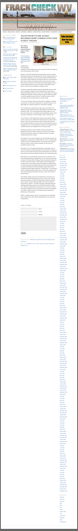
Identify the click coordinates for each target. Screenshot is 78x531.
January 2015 (63, 383)
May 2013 (62, 425)
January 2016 (63, 359)
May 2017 (62, 326)
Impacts (30, 31)
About (18, 31)
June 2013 (62, 423)
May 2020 (62, 252)
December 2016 (63, 336)
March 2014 (62, 404)
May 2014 (62, 400)
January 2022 (63, 211)
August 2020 (62, 246)
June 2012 (62, 447)
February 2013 (63, 431)
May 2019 (62, 276)
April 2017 (62, 328)
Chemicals (62, 501)
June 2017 (62, 324)
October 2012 (63, 439)
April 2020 (62, 254)
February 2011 (63, 480)
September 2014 (63, 392)
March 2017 (62, 330)
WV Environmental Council (10, 85)
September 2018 (63, 293)
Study (61, 519)
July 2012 (62, 445)
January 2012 (63, 458)
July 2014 (62, 396)
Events (61, 509)
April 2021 (62, 229)
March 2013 (62, 429)
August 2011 (62, 468)
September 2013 (63, 416)
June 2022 (62, 200)
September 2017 (63, 318)
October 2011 (63, 464)
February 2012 (63, 456)
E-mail (40, 211)
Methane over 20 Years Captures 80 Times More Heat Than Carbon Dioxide (67, 100)
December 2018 (63, 287)
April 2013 (62, 427)
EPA (61, 507)
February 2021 (63, 233)
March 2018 (62, 305)
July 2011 (62, 470)
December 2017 (63, 311)
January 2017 (63, 334)
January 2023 (63, 186)
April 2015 (62, 377)
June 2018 (62, 299)
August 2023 (62, 171)
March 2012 (62, 453)
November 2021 (63, 215)
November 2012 (63, 437)
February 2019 (63, 283)
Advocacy (62, 499)
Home (4, 31)
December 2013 (63, 410)
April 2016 (62, 353)
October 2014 (63, 390)
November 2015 (63, 363)
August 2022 (62, 196)
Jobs (61, 513)
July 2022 (62, 198)
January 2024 (63, 161)
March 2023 (62, 182)
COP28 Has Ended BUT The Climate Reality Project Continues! (67, 145)
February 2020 (63, 258)
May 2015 (62, 375)
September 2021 (63, 219)
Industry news (63, 511)
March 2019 (62, 281)
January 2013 (63, 433)
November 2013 (63, 412)
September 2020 (63, 243)
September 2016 (63, 342)
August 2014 (62, 394)
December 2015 (63, 361)
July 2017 (62, 322)
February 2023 (63, 184)
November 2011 (63, 462)
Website (41, 214)
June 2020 (62, 250)
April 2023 (62, 180)
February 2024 (63, 159)
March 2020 (62, 256)
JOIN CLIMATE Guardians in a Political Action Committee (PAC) (67, 131)
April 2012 (62, 451)
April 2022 (62, 204)
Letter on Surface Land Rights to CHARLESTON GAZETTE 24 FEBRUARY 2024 (67, 107)
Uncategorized (63, 521)
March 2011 (62, 478)
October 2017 (63, 316)
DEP (61, 503)
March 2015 (62, 379)
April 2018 (62, 303)
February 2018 (63, 307)
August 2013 (62, 419)
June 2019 (62, 274)
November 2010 (63, 486)
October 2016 (63, 340)
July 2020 (62, 248)
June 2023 (62, 176)
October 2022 (63, 192)
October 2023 (63, 167)
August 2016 (62, 344)
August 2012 (62, 443)
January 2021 (63, 235)
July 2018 (62, 297)
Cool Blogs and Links (65, 31)
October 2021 (63, 217)
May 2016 (62, 351)
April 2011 (62, 476)
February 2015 (63, 381)
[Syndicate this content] (5, 41)
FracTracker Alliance (8, 88)
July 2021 (62, 223)
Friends (23, 31)
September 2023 (63, 169)
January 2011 (63, 482)
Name (40, 208)
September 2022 (63, 194)
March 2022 (62, 206)
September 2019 (63, 268)
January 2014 (63, 408)
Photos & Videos (8, 91)
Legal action (62, 515)
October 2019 (63, 266)
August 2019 (62, 270)
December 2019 (63, 262)
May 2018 (62, 301)
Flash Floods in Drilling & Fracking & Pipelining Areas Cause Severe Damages (67, 150)
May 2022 (62, 202)
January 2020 (63, 260)
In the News (8, 47)
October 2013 (63, 414)
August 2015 (62, 369)
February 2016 (63, 357)
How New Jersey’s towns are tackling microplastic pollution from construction (9, 65)
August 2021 (62, 221)
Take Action (11, 31)
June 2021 (62, 225)
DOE (61, 505)
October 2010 (63, 488)
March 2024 (62, 157)
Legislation (62, 517)
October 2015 (63, 365)
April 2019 (62, 279)
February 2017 (63, 332)
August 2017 (62, 320)
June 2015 (62, 373)
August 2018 (62, 295)
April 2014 (62, 402)
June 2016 (62, 348)
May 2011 (62, 474)
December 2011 (63, 460)
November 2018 (63, 289)
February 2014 (63, 406)
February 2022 (63, 208)
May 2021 (62, 227)
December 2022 (63, 188)
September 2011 (63, 466)
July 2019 (62, 272)
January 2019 (63, 285)
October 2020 (63, 241)
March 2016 (62, 355)
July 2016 (62, 346)
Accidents (62, 497)
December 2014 (63, 386)
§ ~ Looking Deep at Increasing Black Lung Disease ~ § (66, 140)
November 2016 (63, 338)
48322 (61, 103)
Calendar (54, 31)
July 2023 (62, 174)
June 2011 (62, 472)
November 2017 (63, 314)
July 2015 (62, 371)
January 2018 (63, 309)
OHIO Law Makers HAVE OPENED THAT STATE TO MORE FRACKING (66, 111)
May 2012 (62, 449)
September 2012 (63, 441)
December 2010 (63, 484)
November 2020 (63, 239)
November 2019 (63, 264)
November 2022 (63, 190)
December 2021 (63, 213)
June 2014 (62, 398)
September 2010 (63, 491)
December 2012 (63, 435)
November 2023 (63, 165)
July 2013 (62, 421)
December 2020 (63, 237)
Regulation (37, 31)
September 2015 (63, 367)
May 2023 (62, 178)
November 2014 (63, 388)
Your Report (46, 31)
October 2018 (63, 291)
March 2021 (62, 231)
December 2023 (63, 163)
